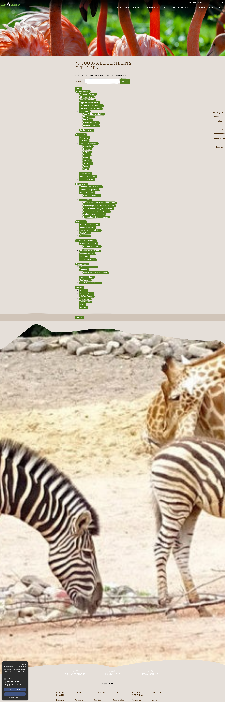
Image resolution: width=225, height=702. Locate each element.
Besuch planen (123, 7)
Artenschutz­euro (86, 253)
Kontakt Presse (86, 293)
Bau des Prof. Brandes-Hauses (95, 217)
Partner (83, 307)
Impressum (84, 299)
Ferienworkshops (90, 125)
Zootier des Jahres (87, 259)
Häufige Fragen (86, 296)
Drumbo (86, 149)
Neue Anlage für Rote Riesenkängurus (98, 205)
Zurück (79, 317)
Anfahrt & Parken (87, 100)
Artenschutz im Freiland (89, 251)
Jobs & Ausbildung (87, 176)
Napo (85, 157)
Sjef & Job (87, 163)
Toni (85, 169)
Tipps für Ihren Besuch (89, 102)
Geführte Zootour (90, 122)
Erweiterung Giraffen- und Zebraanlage (99, 203)
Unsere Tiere (85, 173)
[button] (15, 697)
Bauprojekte (85, 200)
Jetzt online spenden (88, 267)
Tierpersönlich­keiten (88, 143)
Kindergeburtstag (87, 227)
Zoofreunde (84, 280)
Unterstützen (206, 7)
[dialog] (15, 680)
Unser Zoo (138, 7)
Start (78, 88)
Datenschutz (85, 302)
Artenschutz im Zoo (88, 243)
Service (219, 7)
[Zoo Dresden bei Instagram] (212, 2)
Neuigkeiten (152, 7)
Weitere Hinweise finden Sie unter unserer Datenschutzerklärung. (14, 673)
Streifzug (87, 120)
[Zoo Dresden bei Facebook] (209, 2)
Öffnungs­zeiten (86, 97)
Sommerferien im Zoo (89, 224)
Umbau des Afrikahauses (93, 214)
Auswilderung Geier (91, 246)
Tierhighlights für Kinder (89, 230)
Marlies (86, 154)
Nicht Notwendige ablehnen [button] (15, 694)
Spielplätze (84, 233)
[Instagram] (121, 683)
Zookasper (84, 236)
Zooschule (84, 256)
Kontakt (83, 290)
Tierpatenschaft (86, 277)
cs (222, 2)
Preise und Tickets (87, 94)
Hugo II (86, 152)
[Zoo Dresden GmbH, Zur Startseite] (10, 5)
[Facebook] (116, 683)
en (217, 2)
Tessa (85, 166)
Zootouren (84, 111)
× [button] (25, 664)
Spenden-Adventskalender (90, 186)
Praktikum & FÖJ (86, 179)
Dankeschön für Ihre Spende (95, 272)
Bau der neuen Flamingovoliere (96, 211)
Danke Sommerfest (91, 195)
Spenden (83, 269)
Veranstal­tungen (86, 192)
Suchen (125, 81)
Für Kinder (165, 7)
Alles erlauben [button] (15, 689)
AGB (81, 304)
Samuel (86, 160)
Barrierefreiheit (196, 2)
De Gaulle (87, 146)
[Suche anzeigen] (206, 3)
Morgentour (88, 117)
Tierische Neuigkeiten (88, 189)
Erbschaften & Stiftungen (90, 283)
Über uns (83, 140)
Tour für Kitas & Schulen (93, 114)
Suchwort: (79, 81)
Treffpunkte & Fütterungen (91, 105)
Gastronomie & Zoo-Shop (90, 108)
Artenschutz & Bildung (185, 7)
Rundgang (84, 137)
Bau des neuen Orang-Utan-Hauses (97, 208)
